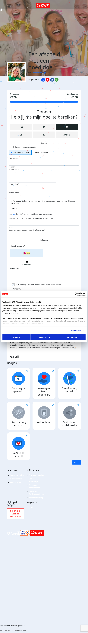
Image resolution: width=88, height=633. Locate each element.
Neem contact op (36, 497)
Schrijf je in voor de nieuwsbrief (15, 513)
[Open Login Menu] (1, 9)
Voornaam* (13, 158)
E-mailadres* (14, 184)
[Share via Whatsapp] (56, 80)
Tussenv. (12, 167)
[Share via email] (47, 80)
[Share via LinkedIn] (52, 80)
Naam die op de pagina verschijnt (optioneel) (27, 230)
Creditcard (26, 264)
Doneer (77, 462)
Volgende (44, 240)
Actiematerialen (17, 475)
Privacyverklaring (36, 475)
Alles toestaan (72, 337)
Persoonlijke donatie (20, 152)
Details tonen (76, 330)
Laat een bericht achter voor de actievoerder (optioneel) (31, 218)
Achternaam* (14, 169)
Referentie (14, 269)
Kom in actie (15, 482)
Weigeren (16, 337)
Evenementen (16, 479)
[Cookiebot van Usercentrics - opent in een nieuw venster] (76, 294)
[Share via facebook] (43, 80)
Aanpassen (43, 337)
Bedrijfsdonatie (41, 152)
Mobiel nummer (15, 192)
